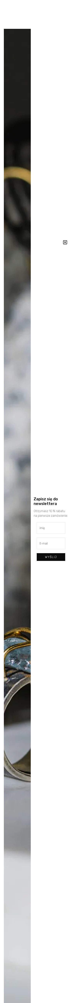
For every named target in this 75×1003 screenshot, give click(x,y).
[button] (65, 242)
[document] (37, 501)
